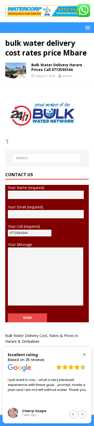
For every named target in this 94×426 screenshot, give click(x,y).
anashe (67, 76)
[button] (87, 27)
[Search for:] (47, 158)
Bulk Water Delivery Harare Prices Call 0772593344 (56, 67)
